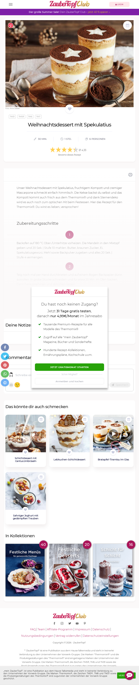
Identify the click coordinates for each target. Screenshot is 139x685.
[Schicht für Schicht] (113, 570)
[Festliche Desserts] (69, 570)
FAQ (33, 629)
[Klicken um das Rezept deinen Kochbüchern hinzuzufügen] (25, 452)
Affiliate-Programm (60, 629)
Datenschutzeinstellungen (101, 635)
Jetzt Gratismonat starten (69, 367)
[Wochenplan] (127, 25)
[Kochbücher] (70, 109)
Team (41, 629)
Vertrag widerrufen (68, 635)
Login (120, 4)
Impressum (83, 629)
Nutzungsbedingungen (37, 635)
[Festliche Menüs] (25, 570)
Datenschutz (101, 629)
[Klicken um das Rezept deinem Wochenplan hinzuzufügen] (41, 419)
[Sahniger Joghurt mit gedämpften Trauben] (25, 492)
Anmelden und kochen (70, 381)
